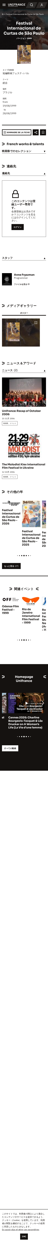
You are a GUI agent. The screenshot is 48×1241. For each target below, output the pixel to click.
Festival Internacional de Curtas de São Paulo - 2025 (31, 538)
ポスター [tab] (24, 313)
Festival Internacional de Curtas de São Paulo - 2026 (11, 517)
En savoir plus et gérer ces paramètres (20, 1229)
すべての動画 (10, 748)
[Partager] (36, 132)
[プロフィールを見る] (41, 5)
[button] (36, 322)
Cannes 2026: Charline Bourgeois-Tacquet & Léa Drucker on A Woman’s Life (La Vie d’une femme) (19, 722)
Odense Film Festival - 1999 (10, 610)
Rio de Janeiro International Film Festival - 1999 (31, 616)
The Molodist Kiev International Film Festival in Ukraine (23, 466)
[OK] (24, 1236)
